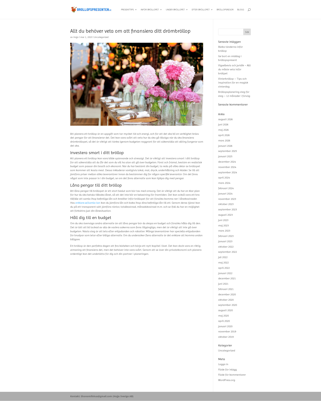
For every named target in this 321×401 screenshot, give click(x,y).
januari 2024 (225, 193)
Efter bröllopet (201, 9)
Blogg (240, 9)
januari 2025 (225, 156)
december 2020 (227, 294)
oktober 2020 (226, 299)
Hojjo (76, 37)
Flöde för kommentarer (232, 374)
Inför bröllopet (150, 9)
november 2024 (227, 167)
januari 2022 (225, 273)
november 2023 (227, 198)
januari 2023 (225, 241)
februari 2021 (226, 289)
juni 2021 (223, 283)
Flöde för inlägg (227, 369)
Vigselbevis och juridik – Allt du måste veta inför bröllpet (234, 69)
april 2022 (224, 267)
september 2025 (227, 151)
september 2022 (227, 251)
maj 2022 (223, 262)
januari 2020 (225, 326)
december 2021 (227, 278)
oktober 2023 (226, 204)
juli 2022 (223, 257)
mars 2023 (224, 230)
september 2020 (227, 305)
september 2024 (227, 172)
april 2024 (224, 177)
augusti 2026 (225, 119)
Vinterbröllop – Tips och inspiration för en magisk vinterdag (233, 82)
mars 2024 (224, 182)
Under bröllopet (175, 9)
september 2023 (227, 209)
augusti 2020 (225, 310)
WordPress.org (226, 380)
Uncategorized (101, 37)
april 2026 (224, 135)
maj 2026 (223, 129)
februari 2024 (226, 188)
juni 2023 (223, 220)
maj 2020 (223, 315)
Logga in (223, 364)
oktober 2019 (226, 336)
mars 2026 (224, 140)
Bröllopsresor (225, 9)
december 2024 (227, 161)
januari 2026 (225, 145)
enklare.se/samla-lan (87, 202)
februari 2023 (226, 236)
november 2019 (227, 331)
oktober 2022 (226, 246)
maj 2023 (223, 225)
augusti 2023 (225, 214)
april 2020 (224, 321)
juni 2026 (223, 124)
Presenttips (127, 9)
